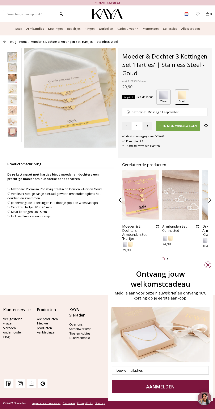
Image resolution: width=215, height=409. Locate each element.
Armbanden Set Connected (174, 228)
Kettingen (55, 29)
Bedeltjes (73, 29)
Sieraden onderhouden (12, 330)
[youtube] (31, 383)
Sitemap (100, 403)
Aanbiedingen (46, 332)
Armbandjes (35, 29)
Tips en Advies (79, 333)
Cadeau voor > (127, 29)
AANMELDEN (160, 386)
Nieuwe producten (44, 325)
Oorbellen (106, 29)
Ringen (90, 29)
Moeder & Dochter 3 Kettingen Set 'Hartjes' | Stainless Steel (74, 42)
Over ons (76, 324)
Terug (12, 42)
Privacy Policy (85, 403)
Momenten (151, 29)
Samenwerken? (80, 329)
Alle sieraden (190, 29)
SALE (18, 29)
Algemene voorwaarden (46, 403)
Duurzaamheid (79, 338)
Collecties (170, 29)
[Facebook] (8, 383)
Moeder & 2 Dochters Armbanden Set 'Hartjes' (134, 232)
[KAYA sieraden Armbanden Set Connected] (180, 195)
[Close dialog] (208, 265)
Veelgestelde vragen (12, 321)
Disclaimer (69, 403)
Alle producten (47, 319)
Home (23, 42)
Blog (6, 337)
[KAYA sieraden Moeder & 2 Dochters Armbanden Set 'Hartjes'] (140, 195)
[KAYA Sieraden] (108, 14)
